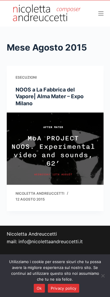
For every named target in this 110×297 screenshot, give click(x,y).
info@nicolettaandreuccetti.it (50, 241)
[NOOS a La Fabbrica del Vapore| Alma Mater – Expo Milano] (55, 149)
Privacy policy (64, 288)
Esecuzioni (26, 77)
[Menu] (101, 13)
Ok (39, 288)
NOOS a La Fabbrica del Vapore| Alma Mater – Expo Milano (50, 96)
